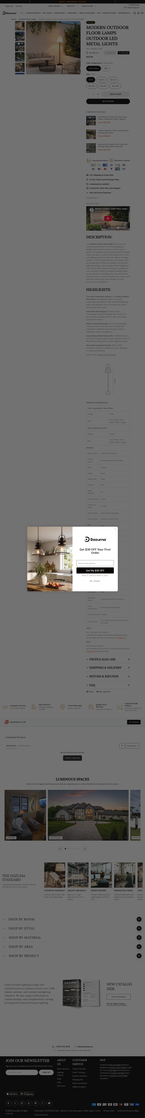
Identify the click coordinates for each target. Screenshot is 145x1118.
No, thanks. (95, 581)
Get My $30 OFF (95, 570)
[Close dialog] (115, 529)
